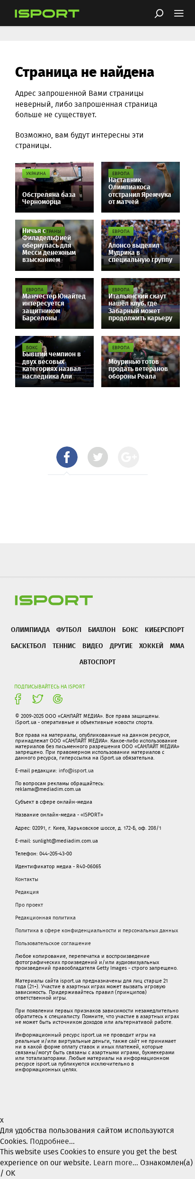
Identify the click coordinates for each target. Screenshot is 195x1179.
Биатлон (101, 629)
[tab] (67, 457)
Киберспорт (164, 629)
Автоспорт (97, 662)
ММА (177, 645)
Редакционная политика (45, 917)
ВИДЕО (92, 645)
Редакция (27, 892)
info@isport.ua (76, 770)
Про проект (29, 905)
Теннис (64, 645)
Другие (121, 645)
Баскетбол (28, 645)
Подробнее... (52, 1141)
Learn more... (115, 1162)
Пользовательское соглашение (53, 943)
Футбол (68, 629)
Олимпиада (30, 629)
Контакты (26, 879)
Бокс (130, 629)
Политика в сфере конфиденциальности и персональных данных (96, 930)
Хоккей (151, 645)
